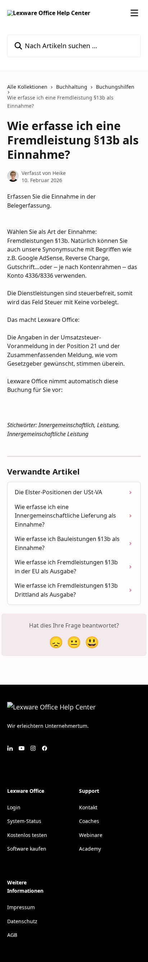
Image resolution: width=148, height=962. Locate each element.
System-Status (24, 821)
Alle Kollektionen (27, 86)
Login (13, 807)
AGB (12, 934)
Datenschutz (22, 921)
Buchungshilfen (115, 86)
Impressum (21, 907)
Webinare (90, 835)
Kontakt (88, 807)
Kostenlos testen (27, 835)
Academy (90, 848)
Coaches (89, 821)
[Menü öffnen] (134, 13)
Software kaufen (26, 848)
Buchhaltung (71, 86)
